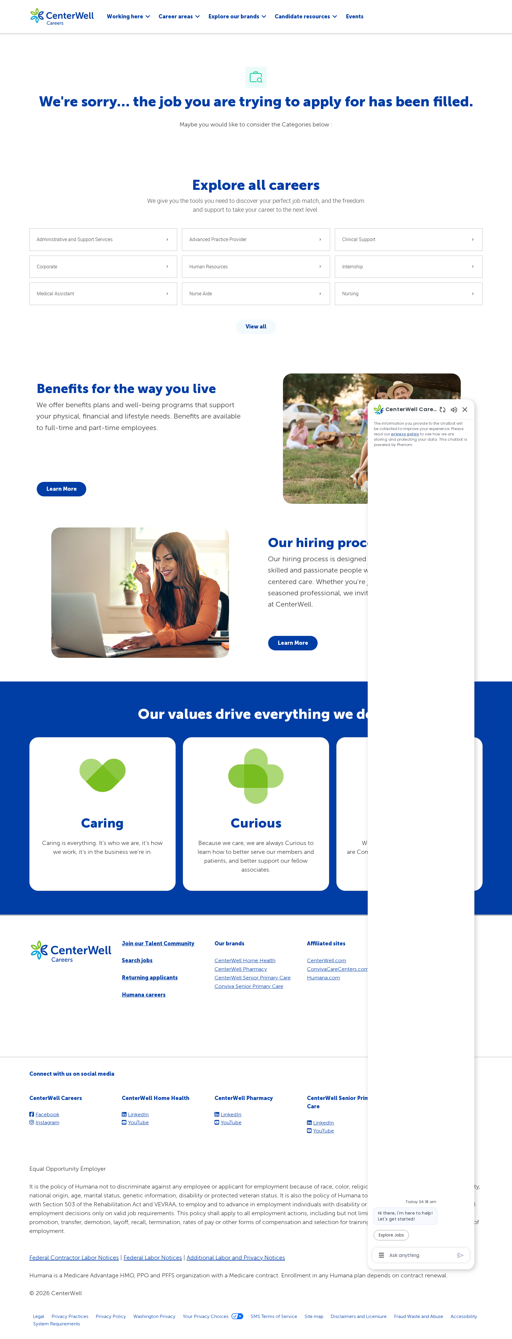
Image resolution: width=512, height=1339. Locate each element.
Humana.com (323, 977)
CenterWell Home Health (245, 960)
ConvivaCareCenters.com (338, 969)
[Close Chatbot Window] (465, 409)
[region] (421, 832)
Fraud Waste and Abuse (418, 1316)
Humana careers (144, 995)
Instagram (47, 1122)
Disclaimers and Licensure (359, 1316)
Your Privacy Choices (205, 1316)
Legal (38, 1316)
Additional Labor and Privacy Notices (236, 1257)
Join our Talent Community (158, 943)
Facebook (47, 1114)
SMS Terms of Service (274, 1316)
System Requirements (56, 1323)
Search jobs (137, 960)
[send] (460, 1255)
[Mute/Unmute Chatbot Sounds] (453, 409)
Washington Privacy (154, 1316)
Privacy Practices (70, 1316)
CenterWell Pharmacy (241, 969)
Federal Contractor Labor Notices (74, 1257)
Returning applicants (150, 977)
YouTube (138, 1122)
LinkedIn (138, 1114)
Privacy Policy (111, 1316)
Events (355, 16)
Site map (314, 1316)
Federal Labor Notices (153, 1257)
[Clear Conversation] (442, 409)
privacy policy (405, 434)
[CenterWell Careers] (62, 16)
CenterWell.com (326, 960)
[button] (256, 326)
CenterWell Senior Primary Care (253, 977)
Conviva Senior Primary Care (249, 986)
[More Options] (381, 1255)
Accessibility (464, 1316)
